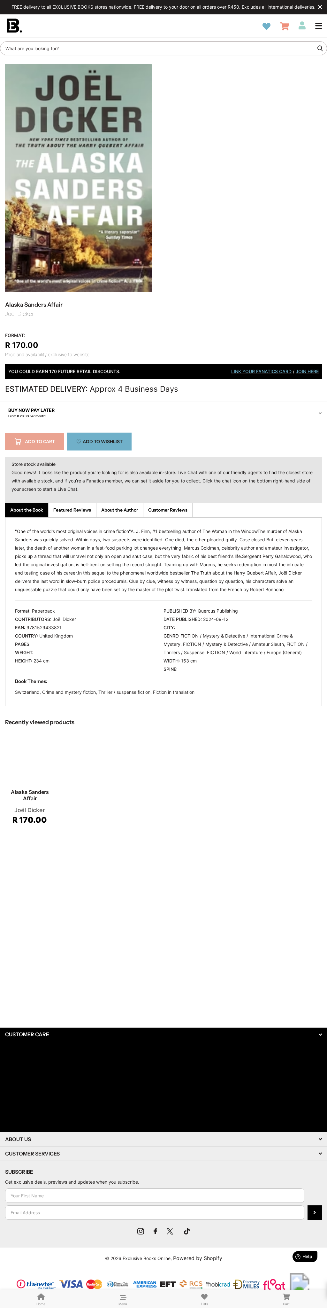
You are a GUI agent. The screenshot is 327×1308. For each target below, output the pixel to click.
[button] (318, 25)
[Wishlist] (266, 26)
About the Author (119, 510)
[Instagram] (140, 1231)
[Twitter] (170, 1231)
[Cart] (284, 26)
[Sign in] (302, 25)
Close (320, 7)
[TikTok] (187, 1231)
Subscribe (315, 1212)
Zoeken (320, 48)
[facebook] (155, 1231)
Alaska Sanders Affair (30, 795)
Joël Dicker (19, 313)
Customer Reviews (167, 510)
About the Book (26, 510)
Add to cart (40, 441)
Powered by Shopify (197, 1258)
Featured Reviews (72, 510)
